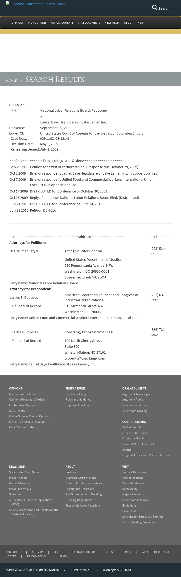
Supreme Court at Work (81, 478)
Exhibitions (129, 505)
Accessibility (129, 489)
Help (57, 552)
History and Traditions (80, 489)
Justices (71, 472)
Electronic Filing (76, 394)
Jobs (109, 552)
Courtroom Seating (134, 411)
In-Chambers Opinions (23, 405)
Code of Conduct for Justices (84, 483)
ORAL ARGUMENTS (62, 22)
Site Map (37, 552)
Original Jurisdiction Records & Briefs (146, 455)
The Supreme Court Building (84, 494)
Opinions (15, 388)
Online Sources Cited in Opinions (29, 416)
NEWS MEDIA (112, 22)
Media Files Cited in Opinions (27, 422)
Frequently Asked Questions (83, 505)
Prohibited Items (132, 478)
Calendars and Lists (134, 405)
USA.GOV (63, 556)
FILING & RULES (37, 22)
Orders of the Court (134, 433)
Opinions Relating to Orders (27, 399)
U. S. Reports (17, 411)
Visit (125, 467)
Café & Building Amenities (138, 522)
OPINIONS (18, 22)
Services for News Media (24, 472)
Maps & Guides (131, 494)
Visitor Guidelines (133, 483)
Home (11, 80)
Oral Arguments (134, 388)
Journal (127, 450)
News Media (17, 467)
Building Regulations (79, 500)
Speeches (15, 494)
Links (127, 552)
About (70, 467)
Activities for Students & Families (142, 517)
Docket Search (131, 427)
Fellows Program (83, 552)
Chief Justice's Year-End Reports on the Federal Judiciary (33, 512)
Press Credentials (20, 489)
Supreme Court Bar (78, 405)
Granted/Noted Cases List (138, 444)
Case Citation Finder (21, 427)
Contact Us (13, 552)
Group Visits (129, 511)
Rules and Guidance (78, 399)
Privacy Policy (36, 556)
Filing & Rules (76, 388)
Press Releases (18, 478)
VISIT (140, 22)
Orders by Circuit (133, 438)
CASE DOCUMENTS (89, 22)
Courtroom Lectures (135, 500)
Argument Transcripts (136, 394)
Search (163, 8)
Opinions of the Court (22, 394)
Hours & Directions (134, 472)
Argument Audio (132, 399)
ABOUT (128, 22)
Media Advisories (19, 483)
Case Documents (134, 422)
